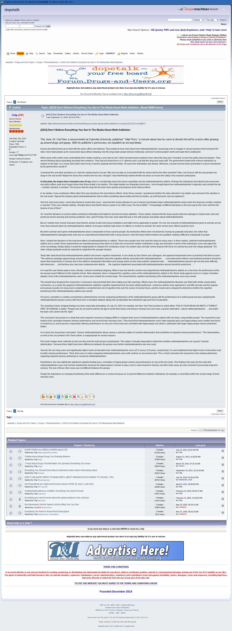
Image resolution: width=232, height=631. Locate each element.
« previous (215, 98)
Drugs (40, 459)
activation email (27, 23)
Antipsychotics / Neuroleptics (48, 514)
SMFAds (98, 610)
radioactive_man (185, 480)
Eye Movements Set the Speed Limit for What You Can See (52, 504)
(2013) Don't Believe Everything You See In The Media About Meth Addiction (82, 114)
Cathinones (42, 494)
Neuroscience (47, 507)
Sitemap (119, 610)
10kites (181, 466)
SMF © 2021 (115, 605)
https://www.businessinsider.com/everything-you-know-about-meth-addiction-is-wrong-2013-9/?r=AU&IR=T (97, 123)
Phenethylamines (44, 480)
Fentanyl (41, 473)
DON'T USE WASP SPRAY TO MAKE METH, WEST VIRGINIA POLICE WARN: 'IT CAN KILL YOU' (69, 477)
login (28, 20)
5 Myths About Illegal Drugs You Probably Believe (47, 456)
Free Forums (110, 610)
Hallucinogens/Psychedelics (48, 452)
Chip (14, 115)
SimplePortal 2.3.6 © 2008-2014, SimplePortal (116, 626)
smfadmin (38, 507)
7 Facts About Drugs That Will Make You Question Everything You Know (57, 463)
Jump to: (194, 430)
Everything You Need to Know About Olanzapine (47, 511)
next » (222, 98)
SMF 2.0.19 (104, 605)
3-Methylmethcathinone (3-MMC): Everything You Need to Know (54, 491)
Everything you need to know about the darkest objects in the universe (57, 498)
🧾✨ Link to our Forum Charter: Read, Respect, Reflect (201, 35)
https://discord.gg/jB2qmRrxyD (138, 94)
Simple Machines (128, 605)
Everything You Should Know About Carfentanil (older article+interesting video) (61, 470)
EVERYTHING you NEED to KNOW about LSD (46, 450)
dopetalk (12, 10)
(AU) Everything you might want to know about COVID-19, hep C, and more (59, 484)
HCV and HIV (43, 487)
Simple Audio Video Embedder (117, 607)
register (36, 20)
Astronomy (42, 500)
